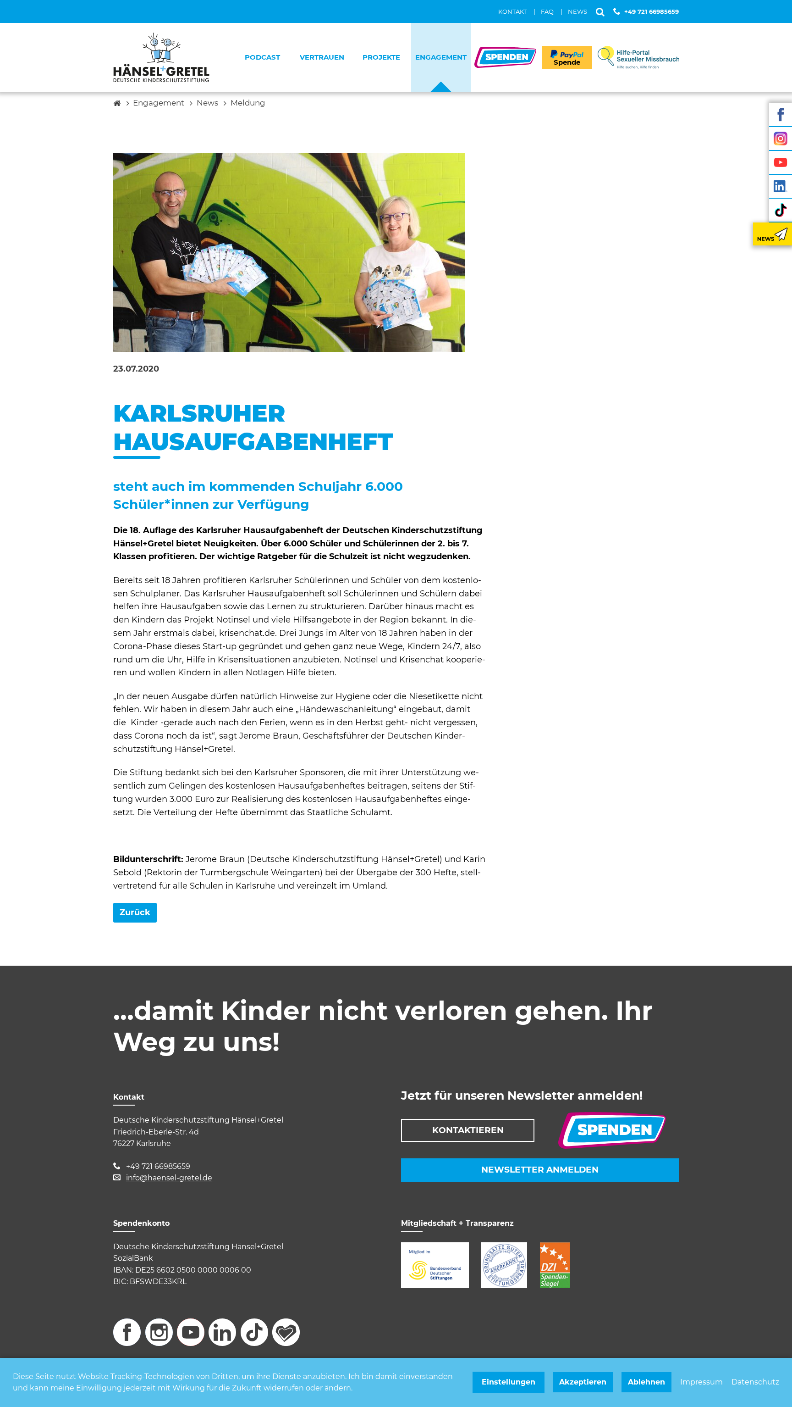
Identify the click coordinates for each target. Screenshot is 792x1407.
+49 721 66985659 (651, 11)
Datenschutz (755, 1382)
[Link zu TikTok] (780, 210)
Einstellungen (508, 1382)
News (207, 102)
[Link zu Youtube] (780, 162)
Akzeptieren (582, 1382)
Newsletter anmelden (540, 1169)
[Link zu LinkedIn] (780, 186)
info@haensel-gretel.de (169, 1177)
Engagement (158, 102)
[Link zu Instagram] (780, 138)
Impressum (701, 1382)
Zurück (135, 912)
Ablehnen (646, 1382)
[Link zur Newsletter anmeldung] (772, 233)
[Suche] (600, 11)
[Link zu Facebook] (780, 114)
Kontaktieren (468, 1130)
